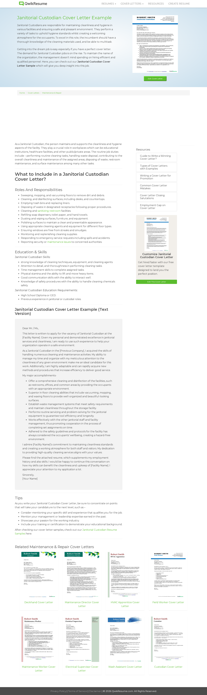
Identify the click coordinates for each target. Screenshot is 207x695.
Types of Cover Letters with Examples (153, 167)
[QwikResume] (33, 4)
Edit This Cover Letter (156, 282)
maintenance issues (59, 242)
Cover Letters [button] (131, 3)
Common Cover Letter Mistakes (153, 187)
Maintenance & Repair (52, 93)
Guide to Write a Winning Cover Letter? (155, 157)
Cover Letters (33, 93)
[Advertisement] (103, 117)
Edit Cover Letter (155, 78)
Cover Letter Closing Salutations (152, 197)
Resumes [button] (108, 3)
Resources (156, 3)
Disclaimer (95, 691)
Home (22, 93)
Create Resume (179, 3)
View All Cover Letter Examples (103, 681)
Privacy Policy (58, 691)
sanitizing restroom (49, 210)
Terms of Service (78, 691)
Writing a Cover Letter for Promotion (155, 177)
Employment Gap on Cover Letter (152, 207)
